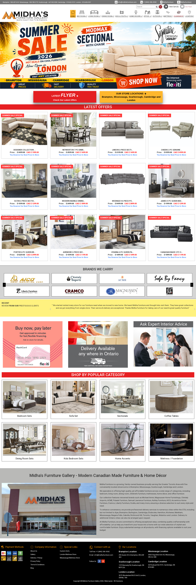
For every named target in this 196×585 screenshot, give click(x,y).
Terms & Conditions (37, 565)
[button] (82, 14)
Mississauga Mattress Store (70, 558)
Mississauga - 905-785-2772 (29, 2)
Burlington (133, 512)
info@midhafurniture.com (127, 2)
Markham (179, 512)
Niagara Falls (116, 515)
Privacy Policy (35, 561)
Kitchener (170, 512)
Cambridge (167, 487)
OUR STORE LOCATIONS (131, 96)
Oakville (126, 515)
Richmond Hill (136, 515)
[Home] (25, 16)
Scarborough (156, 487)
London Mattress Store (68, 554)
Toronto (146, 515)
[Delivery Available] (98, 344)
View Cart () (173, 7)
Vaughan (154, 515)
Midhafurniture (167, 2)
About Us (34, 551)
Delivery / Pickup (36, 558)
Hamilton (161, 512)
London (179, 487)
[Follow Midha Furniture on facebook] (99, 561)
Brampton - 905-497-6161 (11, 2)
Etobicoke (152, 512)
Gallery (33, 554)
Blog (32, 568)
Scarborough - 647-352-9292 (48, 2)
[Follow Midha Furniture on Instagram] (103, 561)
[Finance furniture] (32, 344)
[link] (122, 11)
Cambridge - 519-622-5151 (66, 2)
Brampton (134, 487)
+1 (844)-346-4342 (150, 2)
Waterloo (163, 515)
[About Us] (163, 344)
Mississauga (145, 487)
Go (161, 7)
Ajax (117, 512)
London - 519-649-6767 (83, 2)
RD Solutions (118, 581)
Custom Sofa (64, 551)
